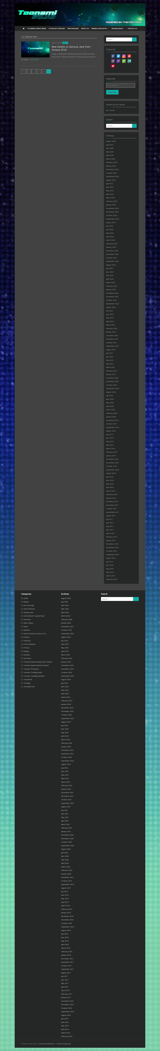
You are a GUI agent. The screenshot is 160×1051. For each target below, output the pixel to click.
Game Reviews (29, 609)
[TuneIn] (129, 60)
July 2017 (109, 519)
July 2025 (109, 183)
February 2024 (111, 244)
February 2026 (111, 162)
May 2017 (110, 526)
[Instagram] (123, 55)
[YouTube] (129, 55)
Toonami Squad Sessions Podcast (36, 665)
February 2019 (111, 452)
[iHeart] (112, 65)
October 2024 (111, 215)
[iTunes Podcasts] (112, 60)
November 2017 (112, 505)
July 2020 (109, 395)
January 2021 (111, 374)
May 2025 (110, 190)
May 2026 (110, 152)
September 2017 (112, 512)
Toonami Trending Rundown (34, 676)
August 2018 (111, 473)
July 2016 (109, 562)
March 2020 (110, 410)
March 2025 (110, 198)
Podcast (27, 637)
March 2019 (110, 448)
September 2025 (112, 176)
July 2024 (109, 226)
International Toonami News (34, 616)
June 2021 (110, 357)
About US (85, 28)
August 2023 (111, 265)
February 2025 (111, 201)
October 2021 (111, 342)
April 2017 (110, 530)
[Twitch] (118, 60)
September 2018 (112, 470)
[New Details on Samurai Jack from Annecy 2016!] (35, 49)
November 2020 (112, 381)
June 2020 (110, 399)
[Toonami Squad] (80, 14)
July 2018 (109, 477)
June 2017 (110, 523)
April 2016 (110, 572)
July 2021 (109, 353)
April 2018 (110, 487)
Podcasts (27, 641)
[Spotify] (123, 60)
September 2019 (112, 427)
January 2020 (111, 417)
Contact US (132, 28)
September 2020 (112, 388)
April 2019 (110, 445)
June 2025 (110, 187)
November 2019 (112, 420)
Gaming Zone (28, 612)
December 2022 (112, 293)
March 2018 (110, 491)
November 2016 (112, 547)
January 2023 (111, 289)
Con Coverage (29, 605)
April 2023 (110, 279)
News (65, 43)
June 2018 (110, 480)
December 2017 (112, 501)
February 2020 (111, 413)
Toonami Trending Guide (33, 672)
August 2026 (111, 141)
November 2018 (112, 463)
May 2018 (110, 484)
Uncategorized (29, 686)
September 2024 (112, 219)
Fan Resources (117, 28)
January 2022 (111, 332)
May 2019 (110, 441)
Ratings (26, 651)
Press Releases (73, 28)
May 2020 (110, 402)
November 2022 (112, 296)
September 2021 (112, 346)
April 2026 (110, 155)
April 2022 (110, 321)
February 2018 (111, 494)
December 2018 (112, 459)
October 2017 (111, 508)
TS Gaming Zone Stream (36, 28)
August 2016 (111, 558)
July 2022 (109, 311)
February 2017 (111, 537)
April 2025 (110, 194)
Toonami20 (28, 679)
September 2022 (112, 304)
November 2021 (112, 339)
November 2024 (112, 212)
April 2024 (110, 236)
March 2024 (110, 240)
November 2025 (112, 169)
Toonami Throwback (31, 669)
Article (26, 598)
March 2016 (110, 576)
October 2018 (111, 466)
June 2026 (110, 148)
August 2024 (111, 222)
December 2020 (112, 378)
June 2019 (110, 438)
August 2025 (111, 180)
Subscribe (112, 92)
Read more (34, 59)
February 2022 (111, 328)
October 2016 (111, 551)
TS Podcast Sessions (57, 28)
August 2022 (111, 307)
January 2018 (111, 498)
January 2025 (111, 205)
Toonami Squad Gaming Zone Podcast (38, 662)
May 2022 (110, 318)
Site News (27, 658)
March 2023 (110, 282)
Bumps (26, 602)
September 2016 (112, 554)
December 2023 (112, 251)
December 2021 (112, 335)
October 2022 (111, 300)
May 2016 (110, 569)
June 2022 (110, 314)
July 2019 (109, 434)
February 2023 (111, 286)
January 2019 (111, 456)
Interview (27, 619)
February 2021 (111, 371)
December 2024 (112, 208)
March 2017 (110, 533)
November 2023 (112, 254)
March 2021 (110, 367)
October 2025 (111, 173)
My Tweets (110, 110)
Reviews (27, 655)
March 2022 (110, 325)
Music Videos (28, 623)
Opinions (27, 630)
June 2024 (110, 229)
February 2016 (111, 579)
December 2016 (112, 544)
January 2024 (111, 247)
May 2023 (110, 275)
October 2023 (111, 258)
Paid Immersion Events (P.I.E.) (35, 633)
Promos (26, 648)
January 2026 (111, 166)
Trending (27, 683)
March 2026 (110, 159)
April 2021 (110, 364)
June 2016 (110, 565)
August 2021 (111, 350)
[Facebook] (112, 55)
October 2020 (111, 385)
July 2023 (109, 268)
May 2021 (110, 360)
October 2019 (111, 424)
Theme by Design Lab (64, 1044)
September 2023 (112, 261)
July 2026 (109, 145)
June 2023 (110, 272)
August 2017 (111, 516)
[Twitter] (118, 55)
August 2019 (111, 431)
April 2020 (110, 406)
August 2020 (111, 392)
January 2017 (111, 540)
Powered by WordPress (47, 1044)
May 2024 (110, 233)
